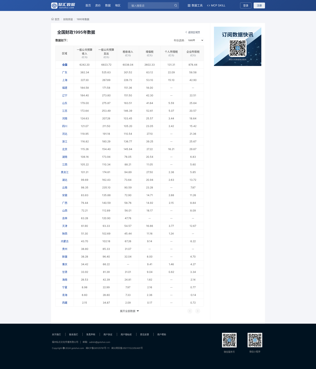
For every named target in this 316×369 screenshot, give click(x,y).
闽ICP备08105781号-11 (98, 348)
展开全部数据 (127, 311)
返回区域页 (194, 32)
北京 (64, 149)
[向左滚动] (189, 311)
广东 (64, 72)
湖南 (64, 156)
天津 (64, 225)
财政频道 (68, 19)
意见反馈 (144, 334)
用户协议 (108, 334)
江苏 (64, 110)
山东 (64, 103)
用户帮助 (161, 334)
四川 (64, 126)
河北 (64, 133)
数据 (108, 5)
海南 (64, 279)
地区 (118, 5)
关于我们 (56, 334)
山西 (64, 210)
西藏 (64, 302)
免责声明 (90, 334)
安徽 (64, 195)
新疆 (64, 256)
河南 (64, 118)
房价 (98, 5)
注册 (259, 5)
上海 (64, 80)
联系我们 (73, 334)
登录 (245, 5)
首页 (88, 5)
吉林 (64, 218)
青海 (64, 294)
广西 (64, 202)
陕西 (64, 233)
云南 (64, 187)
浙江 (64, 141)
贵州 (64, 248)
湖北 (64, 179)
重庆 (64, 264)
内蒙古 (65, 241)
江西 (64, 164)
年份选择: (179, 40)
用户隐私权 (126, 334)
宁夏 (64, 287)
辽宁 (64, 95)
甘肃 (64, 271)
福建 (64, 87)
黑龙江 (65, 172)
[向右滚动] (197, 311)
